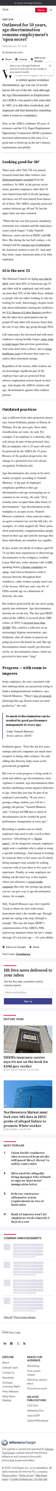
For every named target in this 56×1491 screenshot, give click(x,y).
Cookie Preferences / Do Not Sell (28, 1479)
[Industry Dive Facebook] (11, 1343)
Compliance (23, 954)
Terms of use (26, 1475)
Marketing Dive (35, 1410)
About (5, 1362)
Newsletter (8, 1377)
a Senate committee (32, 567)
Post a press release (24, 1317)
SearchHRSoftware (37, 1420)
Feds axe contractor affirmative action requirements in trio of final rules (27, 1199)
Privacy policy (9, 1475)
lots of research (42, 696)
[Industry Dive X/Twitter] (18, 1343)
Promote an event (37, 1388)
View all (8, 1317)
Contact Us (8, 1372)
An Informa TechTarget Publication (28, 3)
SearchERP (33, 1415)
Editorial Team (10, 1367)
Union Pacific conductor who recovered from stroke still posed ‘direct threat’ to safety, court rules (30, 1158)
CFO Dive (32, 1405)
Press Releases (10, 1391)
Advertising (33, 1365)
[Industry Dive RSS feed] (24, 1343)
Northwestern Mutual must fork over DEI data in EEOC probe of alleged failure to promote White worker (26, 1119)
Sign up (41, 10)
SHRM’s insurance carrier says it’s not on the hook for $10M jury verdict (26, 1062)
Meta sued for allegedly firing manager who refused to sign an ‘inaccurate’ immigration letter (31, 1178)
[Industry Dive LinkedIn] (5, 1343)
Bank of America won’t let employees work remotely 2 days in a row (30, 1217)
